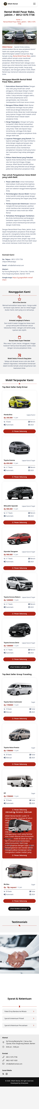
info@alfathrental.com (14, 1064)
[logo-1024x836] (5, 4)
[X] (3, 1074)
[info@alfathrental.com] (4, 1064)
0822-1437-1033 (11, 1060)
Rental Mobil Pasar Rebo (21, 56)
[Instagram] (6, 1074)
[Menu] (34, 3)
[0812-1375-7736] (4, 1057)
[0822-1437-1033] (4, 1060)
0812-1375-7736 (11, 1057)
